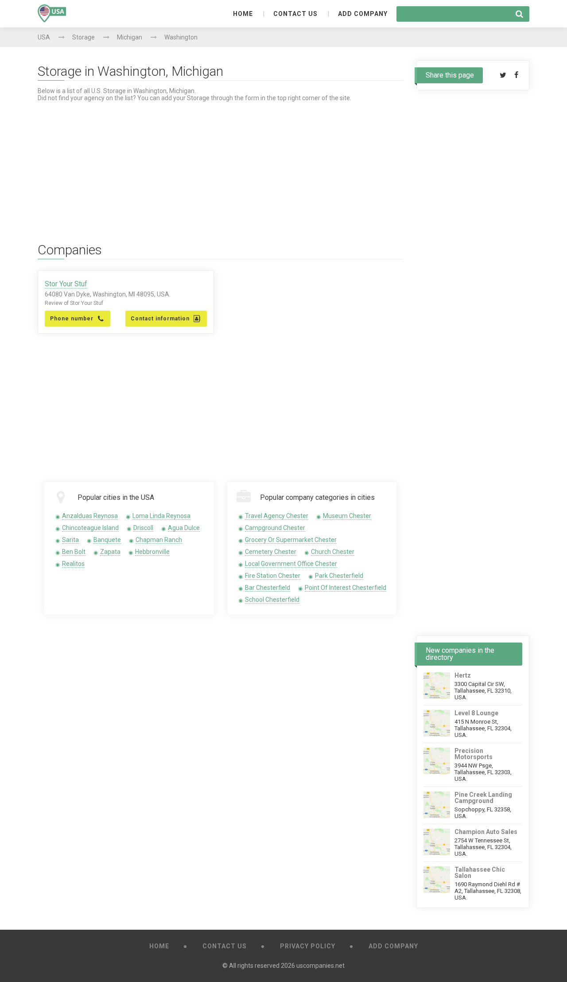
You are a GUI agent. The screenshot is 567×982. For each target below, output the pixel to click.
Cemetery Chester (270, 551)
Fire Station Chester (272, 575)
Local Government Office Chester (291, 563)
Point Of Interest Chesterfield (345, 587)
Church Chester (332, 551)
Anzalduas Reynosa (90, 515)
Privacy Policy (307, 946)
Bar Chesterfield (267, 587)
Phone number (71, 319)
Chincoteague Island (90, 527)
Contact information (160, 319)
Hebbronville (152, 551)
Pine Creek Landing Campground (483, 797)
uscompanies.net (320, 965)
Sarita (70, 539)
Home (243, 13)
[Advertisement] (220, 163)
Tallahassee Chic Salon (479, 872)
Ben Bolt (73, 551)
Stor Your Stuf (66, 284)
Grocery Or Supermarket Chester (291, 539)
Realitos (73, 563)
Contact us (295, 13)
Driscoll (143, 527)
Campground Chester (275, 527)
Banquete (107, 539)
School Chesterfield (272, 599)
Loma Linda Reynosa (161, 515)
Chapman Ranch (159, 539)
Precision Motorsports (473, 754)
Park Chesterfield (339, 575)
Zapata (110, 551)
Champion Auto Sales (485, 832)
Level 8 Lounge (476, 713)
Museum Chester (347, 515)
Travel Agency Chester (276, 515)
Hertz (462, 675)
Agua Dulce (184, 527)
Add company (363, 13)
